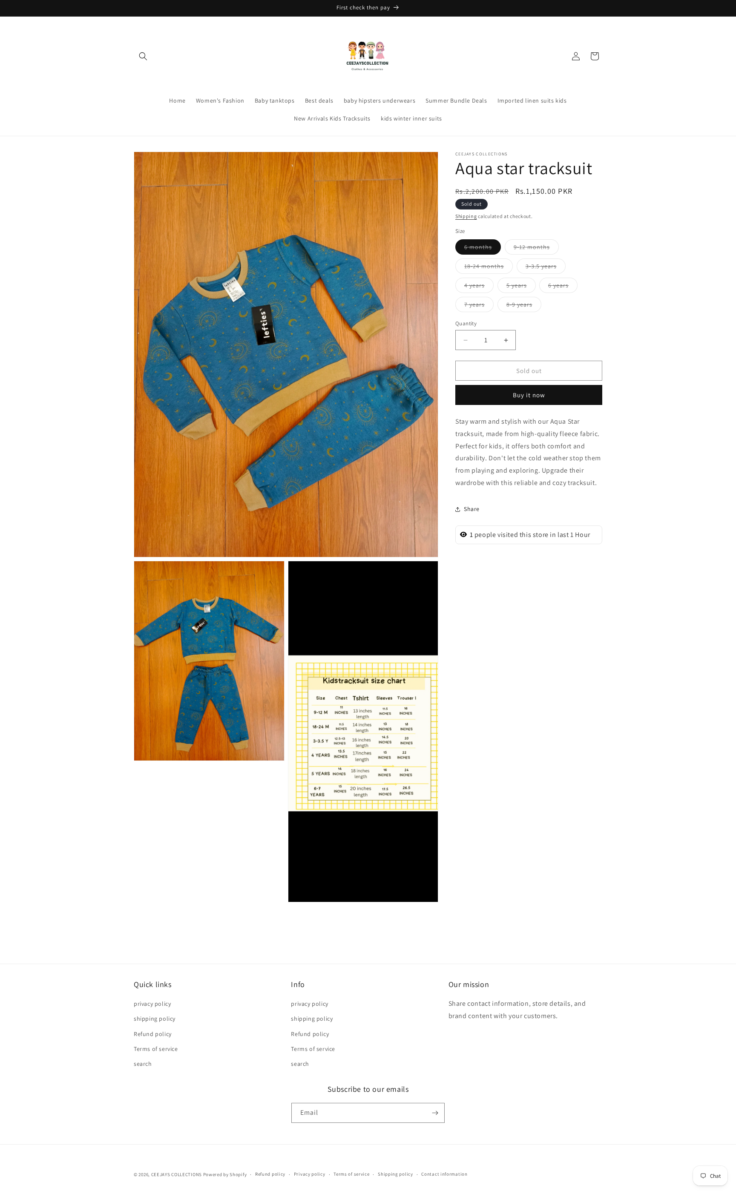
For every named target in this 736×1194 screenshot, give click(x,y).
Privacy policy (309, 1174)
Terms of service (156, 1049)
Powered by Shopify (225, 1174)
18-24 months (488, 268)
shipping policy (154, 1019)
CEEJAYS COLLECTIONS (176, 1174)
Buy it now (529, 395)
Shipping (466, 216)
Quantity (466, 323)
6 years (563, 287)
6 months (482, 249)
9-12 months (536, 249)
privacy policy (152, 1004)
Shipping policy (395, 1174)
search (143, 1064)
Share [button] (472, 509)
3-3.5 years (546, 268)
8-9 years (523, 306)
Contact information (444, 1174)
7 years (479, 306)
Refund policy (153, 1034)
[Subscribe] (435, 1113)
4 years (479, 287)
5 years (521, 287)
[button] (143, 56)
